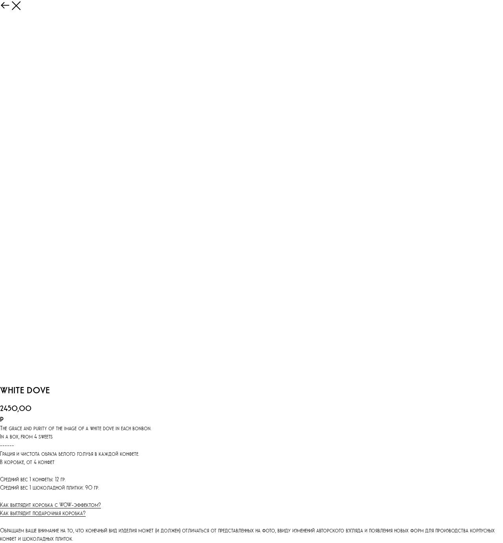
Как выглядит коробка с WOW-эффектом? (50, 504)
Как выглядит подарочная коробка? (43, 513)
